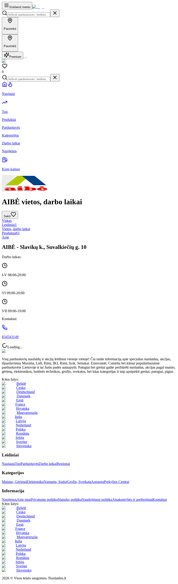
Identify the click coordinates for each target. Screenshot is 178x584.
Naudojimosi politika (97, 499)
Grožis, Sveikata (79, 482)
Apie (5, 237)
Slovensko (24, 446)
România (22, 433)
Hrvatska (22, 408)
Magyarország (27, 413)
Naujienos (9, 499)
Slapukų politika (70, 499)
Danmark (23, 396)
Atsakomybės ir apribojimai (132, 499)
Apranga (97, 482)
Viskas (7, 221)
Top (18, 464)
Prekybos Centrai (116, 482)
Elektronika (35, 482)
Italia (18, 417)
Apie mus (24, 499)
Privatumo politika (44, 499)
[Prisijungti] (25, 57)
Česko (20, 388)
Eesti (19, 400)
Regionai (63, 464)
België (21, 383)
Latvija (21, 421)
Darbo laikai (48, 464)
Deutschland (25, 392)
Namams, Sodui (55, 482)
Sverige (21, 442)
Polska (20, 429)
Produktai (11, 233)
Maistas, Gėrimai (14, 482)
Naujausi (8, 464)
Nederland (23, 425)
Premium (15, 56)
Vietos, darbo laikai (16, 229)
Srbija (20, 438)
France (20, 404)
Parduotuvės (30, 464)
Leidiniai (9, 225)
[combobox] (28, 14)
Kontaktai (160, 499)
